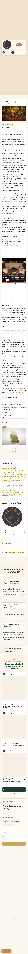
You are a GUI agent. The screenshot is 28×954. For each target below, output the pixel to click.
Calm (24, 394)
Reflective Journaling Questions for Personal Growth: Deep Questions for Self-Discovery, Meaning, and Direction (12, 494)
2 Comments (5, 104)
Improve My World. (8, 296)
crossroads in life (8, 407)
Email (3, 836)
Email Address (4, 422)
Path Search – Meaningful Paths (16, 552)
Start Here (19, 44)
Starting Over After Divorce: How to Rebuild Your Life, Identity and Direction (13, 471)
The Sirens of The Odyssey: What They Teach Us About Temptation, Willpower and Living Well (13, 477)
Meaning (11, 104)
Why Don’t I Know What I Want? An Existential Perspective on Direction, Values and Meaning (13, 489)
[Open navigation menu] (24, 44)
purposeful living (18, 407)
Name (3, 830)
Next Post (14, 451)
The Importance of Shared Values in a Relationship (14, 474)
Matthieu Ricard (5, 337)
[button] (14, 919)
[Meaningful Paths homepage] (7, 44)
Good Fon (10, 124)
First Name (4, 417)
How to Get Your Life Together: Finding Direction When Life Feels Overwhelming (13, 481)
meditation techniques (10, 392)
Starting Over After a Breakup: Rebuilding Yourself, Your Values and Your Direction (14, 467)
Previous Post (14, 448)
